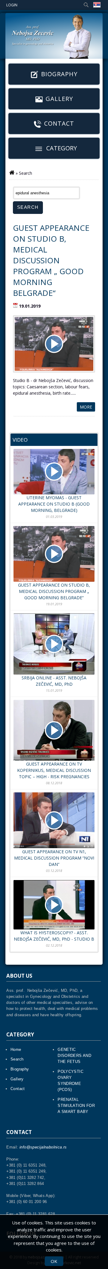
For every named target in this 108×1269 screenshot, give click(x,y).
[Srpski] (97, 5)
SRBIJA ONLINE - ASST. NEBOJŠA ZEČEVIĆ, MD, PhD (54, 681)
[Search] (86, 5)
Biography (59, 74)
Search (16, 1059)
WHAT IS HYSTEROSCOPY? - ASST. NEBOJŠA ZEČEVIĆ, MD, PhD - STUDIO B (54, 936)
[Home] (11, 168)
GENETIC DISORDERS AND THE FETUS (74, 1055)
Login (11, 5)
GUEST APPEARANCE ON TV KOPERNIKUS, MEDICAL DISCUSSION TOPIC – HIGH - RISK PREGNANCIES (54, 770)
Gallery (59, 99)
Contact (59, 123)
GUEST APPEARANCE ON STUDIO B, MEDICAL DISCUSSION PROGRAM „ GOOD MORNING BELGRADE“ (51, 260)
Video (20, 439)
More (86, 407)
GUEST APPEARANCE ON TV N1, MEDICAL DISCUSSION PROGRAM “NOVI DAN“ (54, 858)
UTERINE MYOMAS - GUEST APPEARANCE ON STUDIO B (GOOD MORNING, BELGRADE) (54, 504)
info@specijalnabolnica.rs (43, 1147)
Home (15, 1049)
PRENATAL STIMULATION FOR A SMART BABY (76, 1105)
